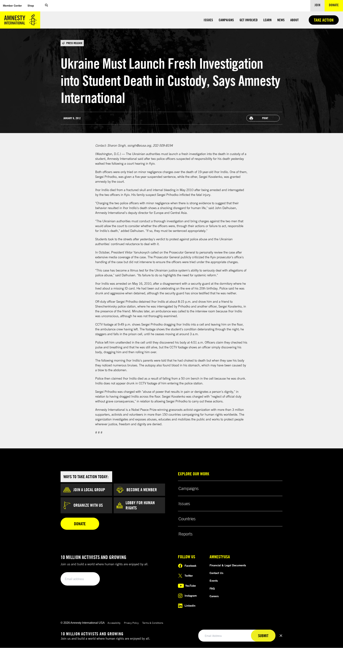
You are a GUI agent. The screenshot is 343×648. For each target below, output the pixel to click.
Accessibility (114, 622)
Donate (336, 4)
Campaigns (226, 20)
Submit (91, 579)
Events (214, 580)
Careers (214, 596)
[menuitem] (12, 5)
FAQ (212, 588)
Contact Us (216, 573)
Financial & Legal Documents (228, 565)
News (281, 20)
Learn (267, 20)
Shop (32, 5)
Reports (185, 533)
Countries (187, 518)
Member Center (14, 5)
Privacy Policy (131, 622)
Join (317, 5)
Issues (208, 20)
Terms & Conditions (152, 622)
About (294, 20)
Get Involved (249, 20)
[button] (46, 5)
